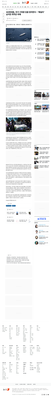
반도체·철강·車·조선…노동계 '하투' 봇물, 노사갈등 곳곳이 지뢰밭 (18, 260)
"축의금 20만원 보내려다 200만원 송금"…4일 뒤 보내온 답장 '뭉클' (44, 153)
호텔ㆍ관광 (17, 358)
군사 (3, 348)
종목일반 (17, 373)
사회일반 (10, 338)
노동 (10, 332)
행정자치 (31, 327)
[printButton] (3, 22)
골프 (16, 371)
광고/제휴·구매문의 (23, 384)
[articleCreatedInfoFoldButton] (16, 20)
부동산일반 (24, 347)
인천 (30, 331)
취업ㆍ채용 (17, 359)
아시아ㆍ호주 (25, 330)
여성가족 (10, 337)
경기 (30, 330)
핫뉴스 (35, 146)
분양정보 (24, 349)
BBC (30, 364)
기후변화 (24, 336)
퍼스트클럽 (38, 371)
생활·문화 (4, 362)
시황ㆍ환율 (11, 353)
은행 (10, 349)
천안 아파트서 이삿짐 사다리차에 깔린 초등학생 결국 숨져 (41, 58)
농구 (16, 370)
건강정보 (3, 371)
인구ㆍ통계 (17, 331)
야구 (16, 364)
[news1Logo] (6, 389)
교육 (10, 330)
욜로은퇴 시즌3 (41, 230)
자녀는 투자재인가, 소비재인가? (43, 232)
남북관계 (3, 353)
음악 (10, 368)
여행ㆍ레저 (4, 373)
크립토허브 (15, 3)
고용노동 (17, 332)
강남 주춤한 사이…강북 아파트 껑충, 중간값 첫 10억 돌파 (23, 221)
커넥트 (46, 1)
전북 (30, 336)
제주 (30, 342)
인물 (10, 336)
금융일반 (10, 347)
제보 (48, 1)
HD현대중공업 (8, 205)
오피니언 (36, 222)
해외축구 (17, 368)
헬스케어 (38, 349)
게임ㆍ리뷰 (31, 353)
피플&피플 (24, 338)
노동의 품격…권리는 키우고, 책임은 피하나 (43, 243)
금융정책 (10, 348)
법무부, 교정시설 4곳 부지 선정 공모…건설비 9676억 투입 (11, 213)
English (32, 3)
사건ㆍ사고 (11, 327)
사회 (10, 326)
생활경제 (17, 354)
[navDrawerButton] (3, 1)
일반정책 (24, 348)
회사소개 (16, 384)
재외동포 (38, 330)
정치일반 (3, 331)
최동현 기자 (11, 209)
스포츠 (35, 103)
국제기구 (24, 337)
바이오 (38, 345)
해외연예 (10, 369)
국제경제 (24, 335)
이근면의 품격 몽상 (41, 241)
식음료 (17, 357)
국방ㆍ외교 (38, 327)
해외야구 (17, 365)
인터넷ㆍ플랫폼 (32, 347)
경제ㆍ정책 (17, 327)
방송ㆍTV (10, 365)
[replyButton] (3, 16)
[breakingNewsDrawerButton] (4, 1)
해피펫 (19, 3)
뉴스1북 (38, 370)
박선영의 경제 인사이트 (42, 224)
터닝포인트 (38, 369)
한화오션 (13, 205)
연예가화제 (11, 364)
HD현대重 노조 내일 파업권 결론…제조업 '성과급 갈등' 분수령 (17, 258)
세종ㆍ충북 (31, 333)
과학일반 (31, 354)
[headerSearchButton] (6, 1)
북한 (3, 345)
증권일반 (10, 352)
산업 (6, 9)
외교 (37, 326)
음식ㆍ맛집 (4, 379)
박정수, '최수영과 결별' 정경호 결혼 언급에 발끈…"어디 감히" (41, 40)
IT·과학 (31, 345)
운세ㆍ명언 (4, 374)
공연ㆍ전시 (4, 364)
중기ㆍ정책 (17, 352)
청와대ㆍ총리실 (4, 327)
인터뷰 (10, 370)
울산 (30, 341)
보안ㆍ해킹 (31, 352)
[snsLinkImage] (42, 394)
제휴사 (31, 362)
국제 (24, 326)
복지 (10, 331)
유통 (16, 353)
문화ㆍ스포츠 (4, 352)
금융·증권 (11, 345)
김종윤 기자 (11, 217)
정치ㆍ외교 (4, 347)
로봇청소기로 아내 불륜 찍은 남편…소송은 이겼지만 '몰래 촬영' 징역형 (44, 162)
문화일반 (3, 369)
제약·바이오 (38, 348)
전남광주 (31, 337)
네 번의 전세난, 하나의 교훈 (44, 226)
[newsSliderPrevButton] (45, 37)
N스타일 (10, 371)
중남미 (24, 333)
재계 (16, 348)
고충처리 (34, 384)
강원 (30, 332)
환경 (10, 333)
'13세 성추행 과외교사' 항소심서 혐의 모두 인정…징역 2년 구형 (41, 54)
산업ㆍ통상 (17, 330)
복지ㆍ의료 (38, 347)
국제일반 (24, 341)
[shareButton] (3, 13)
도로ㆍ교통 (4, 375)
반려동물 (3, 376)
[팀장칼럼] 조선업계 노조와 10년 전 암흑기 (14, 261)
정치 (3, 326)
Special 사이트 (39, 362)
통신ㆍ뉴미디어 (32, 348)
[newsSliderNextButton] (48, 37)
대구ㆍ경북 (31, 338)
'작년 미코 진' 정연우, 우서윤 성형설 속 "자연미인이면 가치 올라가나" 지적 (44, 167)
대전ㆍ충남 (31, 335)
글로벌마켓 (31, 365)
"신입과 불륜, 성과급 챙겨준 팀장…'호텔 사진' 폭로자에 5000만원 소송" (44, 158)
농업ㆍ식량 (17, 333)
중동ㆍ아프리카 (25, 332)
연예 (35, 91)
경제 (17, 326)
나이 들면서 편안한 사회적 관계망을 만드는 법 (43, 238)
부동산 (24, 345)
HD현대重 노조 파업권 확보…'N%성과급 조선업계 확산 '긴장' (17, 257)
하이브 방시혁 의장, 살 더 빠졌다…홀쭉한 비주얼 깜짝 (41, 49)
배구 (16, 369)
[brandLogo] (25, 2)
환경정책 (17, 335)
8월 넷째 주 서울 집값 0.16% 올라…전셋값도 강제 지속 (11, 221)
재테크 (10, 354)
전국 (30, 326)
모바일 (31, 349)
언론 (3, 370)
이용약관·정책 (29, 384)
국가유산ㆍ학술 (4, 368)
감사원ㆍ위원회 (4, 330)
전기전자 (17, 349)
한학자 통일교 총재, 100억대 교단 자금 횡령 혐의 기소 (23, 213)
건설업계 (24, 352)
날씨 (10, 335)
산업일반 (17, 347)
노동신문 (35, 3)
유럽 (23, 331)
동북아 (24, 327)
